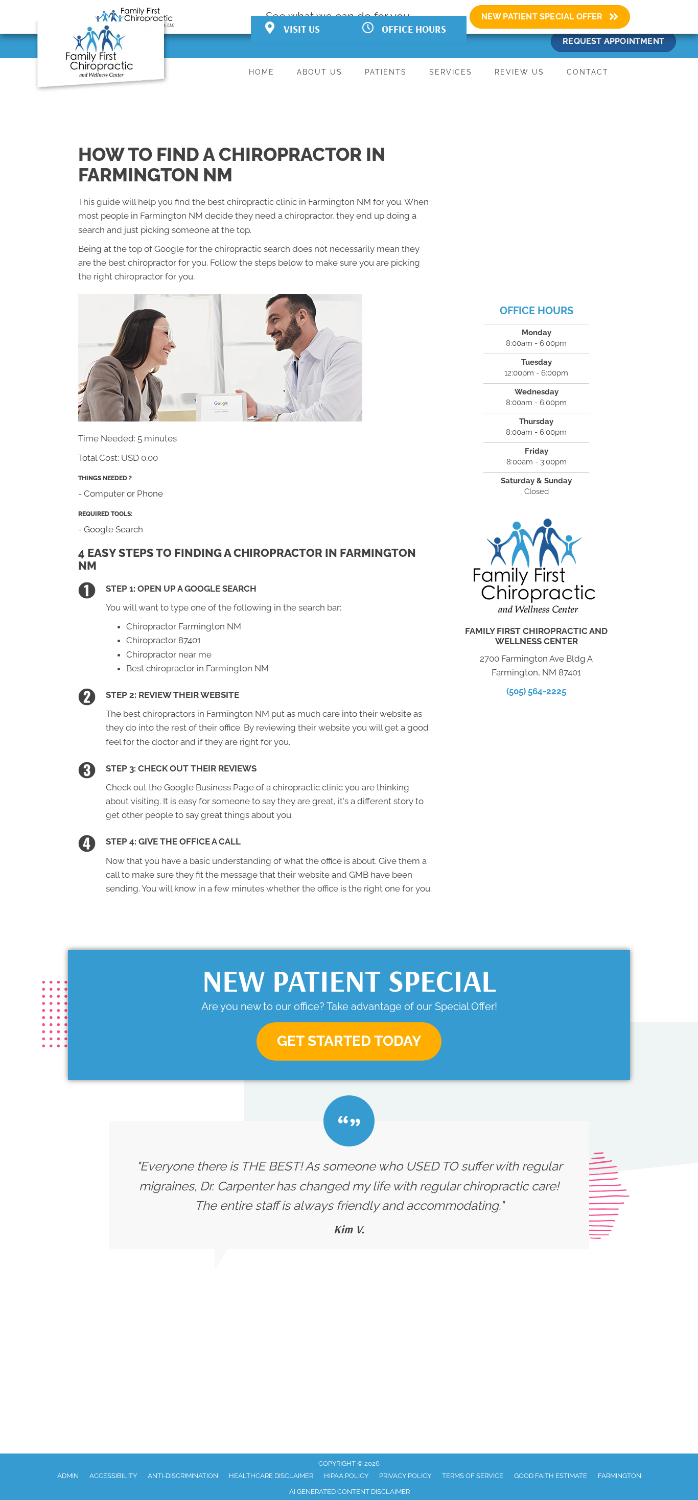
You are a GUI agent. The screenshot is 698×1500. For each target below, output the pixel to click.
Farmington (619, 1476)
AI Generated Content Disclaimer (349, 1491)
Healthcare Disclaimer (271, 1476)
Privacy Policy (405, 1476)
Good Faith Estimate (550, 1476)
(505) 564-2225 (536, 691)
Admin (68, 1476)
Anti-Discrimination (183, 1476)
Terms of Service (472, 1476)
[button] (349, 1041)
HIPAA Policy (346, 1476)
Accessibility (113, 1476)
